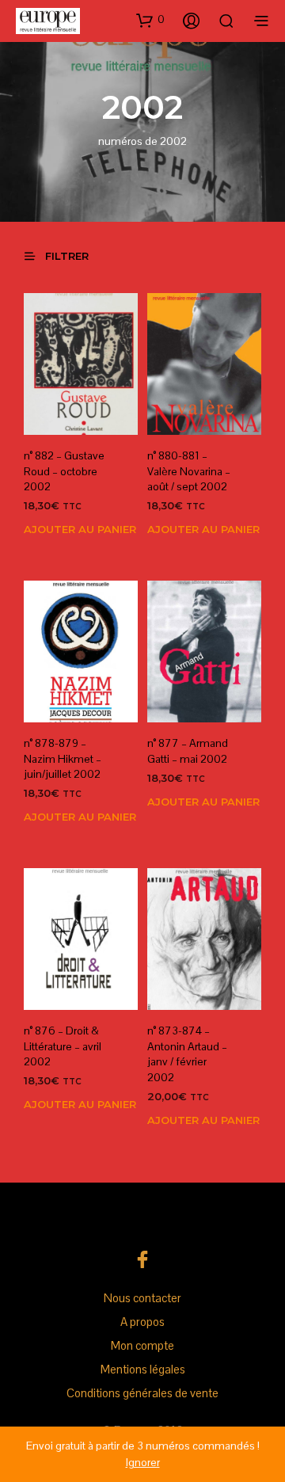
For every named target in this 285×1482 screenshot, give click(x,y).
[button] (150, 20)
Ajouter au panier (80, 529)
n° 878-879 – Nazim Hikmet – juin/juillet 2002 (62, 758)
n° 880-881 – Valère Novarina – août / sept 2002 (188, 470)
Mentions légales (143, 1369)
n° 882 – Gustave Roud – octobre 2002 (64, 470)
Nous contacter (142, 1297)
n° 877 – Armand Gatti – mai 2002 (187, 751)
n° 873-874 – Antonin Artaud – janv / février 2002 (187, 1053)
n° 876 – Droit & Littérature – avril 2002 (62, 1046)
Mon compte (142, 1345)
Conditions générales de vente (142, 1392)
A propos (142, 1321)
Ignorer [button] (143, 1462)
